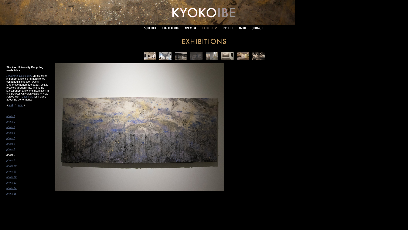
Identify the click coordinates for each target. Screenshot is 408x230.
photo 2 (10, 121)
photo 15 (11, 193)
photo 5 (10, 138)
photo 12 (11, 177)
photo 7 (10, 149)
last (10, 105)
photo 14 (11, 188)
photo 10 (11, 166)
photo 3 (10, 127)
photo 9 (10, 160)
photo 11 (11, 171)
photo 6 (10, 143)
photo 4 (10, 132)
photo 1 (10, 116)
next (20, 105)
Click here (27, 96)
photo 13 (11, 182)
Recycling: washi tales (19, 75)
